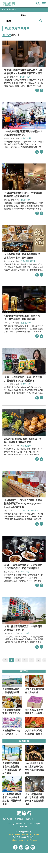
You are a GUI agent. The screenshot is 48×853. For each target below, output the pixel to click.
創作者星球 (19, 819)
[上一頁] (5, 660)
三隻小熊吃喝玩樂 (28, 261)
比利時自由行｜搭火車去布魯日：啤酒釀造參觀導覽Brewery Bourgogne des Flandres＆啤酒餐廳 (23, 503)
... (45, 660)
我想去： (24, 15)
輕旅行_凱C (26, 200)
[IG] (21, 847)
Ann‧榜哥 (25, 572)
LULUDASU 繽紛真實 (29, 511)
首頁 (3, 9)
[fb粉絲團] (15, 847)
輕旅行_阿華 (26, 446)
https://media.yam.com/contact (24, 840)
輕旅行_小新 (25, 77)
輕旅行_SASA (26, 323)
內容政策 (29, 819)
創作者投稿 (7, 819)
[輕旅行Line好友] (32, 847)
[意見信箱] (27, 847)
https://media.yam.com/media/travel (24, 834)
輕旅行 (9, 3)
